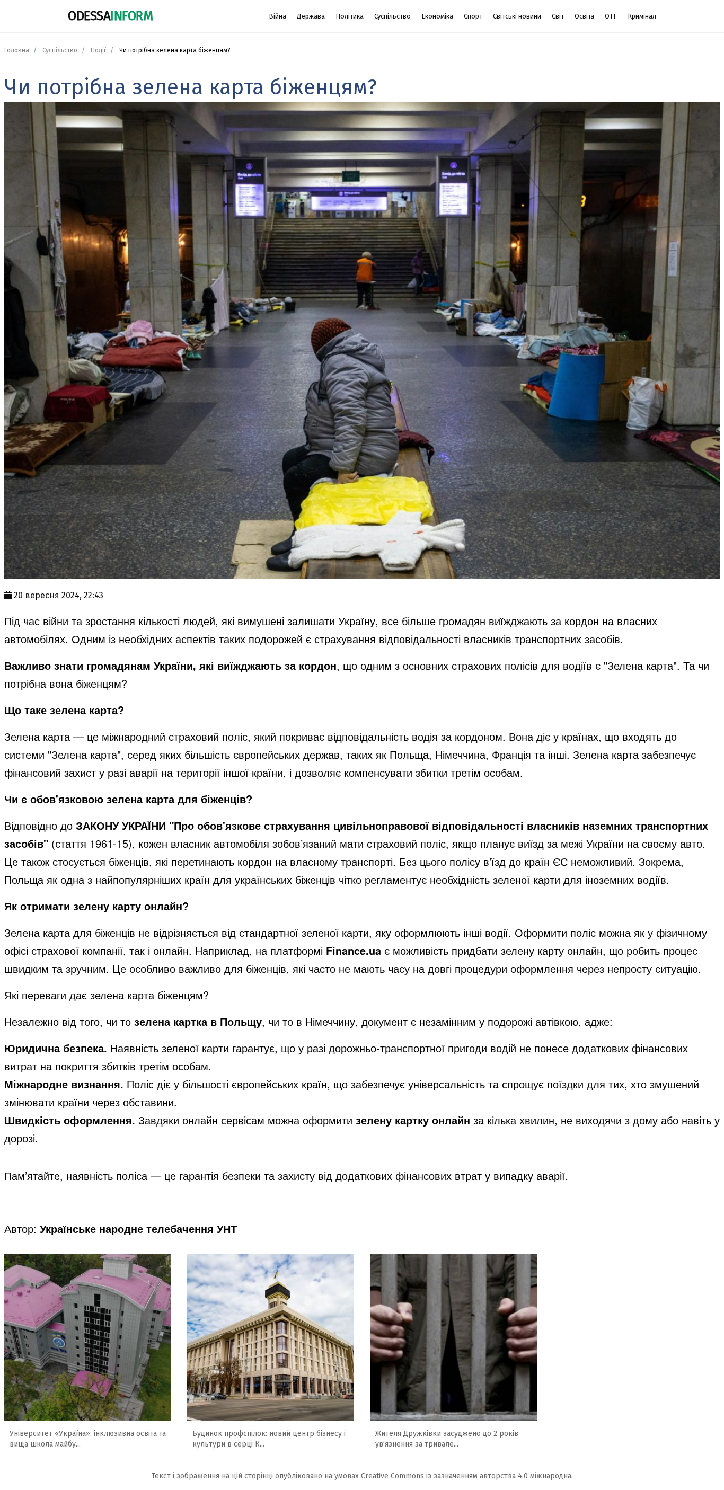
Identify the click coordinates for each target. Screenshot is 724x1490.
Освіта (584, 16)
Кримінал (642, 16)
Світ (558, 16)
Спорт (473, 16)
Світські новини (517, 16)
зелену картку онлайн (413, 1120)
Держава (311, 16)
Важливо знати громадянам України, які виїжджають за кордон (170, 665)
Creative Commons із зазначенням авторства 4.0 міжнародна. (467, 1475)
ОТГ (611, 16)
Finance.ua (353, 950)
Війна (277, 16)
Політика (349, 16)
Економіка (437, 16)
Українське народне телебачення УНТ (138, 1228)
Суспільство (392, 16)
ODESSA (110, 15)
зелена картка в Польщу (198, 1021)
